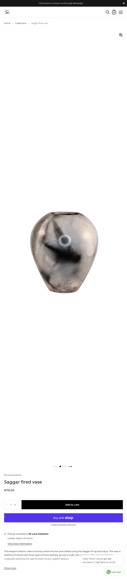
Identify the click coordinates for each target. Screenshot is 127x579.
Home (7, 23)
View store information (20, 543)
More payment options (63, 525)
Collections (20, 23)
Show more (10, 568)
